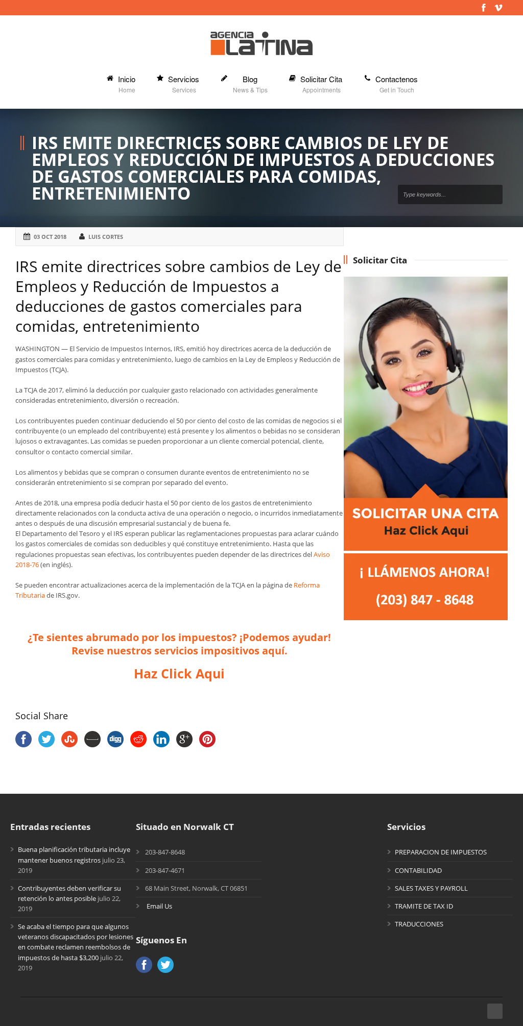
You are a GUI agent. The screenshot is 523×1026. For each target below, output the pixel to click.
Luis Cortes (105, 236)
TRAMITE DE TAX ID (424, 906)
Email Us (159, 906)
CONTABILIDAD (418, 870)
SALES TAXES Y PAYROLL (431, 888)
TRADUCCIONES (419, 924)
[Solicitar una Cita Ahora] (426, 548)
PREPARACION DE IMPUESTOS (441, 852)
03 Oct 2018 (50, 236)
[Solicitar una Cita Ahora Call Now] (426, 617)
